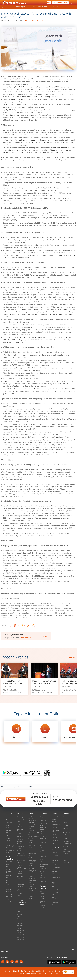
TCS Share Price (20, 915)
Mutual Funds (10, 820)
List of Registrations (21, 890)
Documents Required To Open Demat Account (32, 871)
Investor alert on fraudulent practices (21, 860)
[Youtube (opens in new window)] (21, 961)
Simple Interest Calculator (43, 818)
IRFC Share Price (9, 881)
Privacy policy (21, 853)
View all (72, 657)
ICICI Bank (55, 855)
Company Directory (8, 900)
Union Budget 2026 (10, 847)
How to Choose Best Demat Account (32, 854)
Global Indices (56, 817)
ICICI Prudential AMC (55, 882)
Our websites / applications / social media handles (67, 844)
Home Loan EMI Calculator (43, 873)
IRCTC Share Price (9, 876)
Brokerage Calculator (43, 855)
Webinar (65, 820)
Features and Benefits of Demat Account (32, 862)
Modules (65, 825)
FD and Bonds (8, 826)
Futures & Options (8, 839)
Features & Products (20, 872)
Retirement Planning (20, 820)
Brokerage (20, 817)
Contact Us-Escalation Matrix (20, 848)
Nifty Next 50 (56, 835)
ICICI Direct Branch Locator (20, 878)
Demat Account (42, 897)
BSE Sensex (55, 827)
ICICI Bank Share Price (20, 933)
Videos (65, 822)
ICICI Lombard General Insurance (56, 869)
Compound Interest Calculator (43, 825)
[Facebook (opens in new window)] (2, 961)
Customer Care (20, 830)
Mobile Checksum (66, 857)
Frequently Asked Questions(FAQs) (21, 867)
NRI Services (20, 836)
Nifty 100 (54, 837)
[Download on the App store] (54, 962)
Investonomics (67, 828)
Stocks (7, 817)
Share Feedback (25, 638)
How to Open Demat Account (32, 896)
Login (49, 2)
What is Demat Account (30, 840)
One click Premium (19, 825)
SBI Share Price (8, 865)
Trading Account (42, 902)
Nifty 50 (54, 843)
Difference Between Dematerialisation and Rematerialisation (32, 832)
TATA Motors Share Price (21, 938)
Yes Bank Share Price (9, 890)
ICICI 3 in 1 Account (43, 892)
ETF (7, 833)
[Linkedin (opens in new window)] (16, 961)
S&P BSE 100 (56, 824)
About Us (20, 844)
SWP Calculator (43, 860)
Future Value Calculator (44, 837)
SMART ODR (21, 856)
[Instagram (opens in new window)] (7, 961)
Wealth (19, 834)
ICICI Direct (55, 889)
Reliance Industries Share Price (9, 871)
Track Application (66, 861)
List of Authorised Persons (66, 851)
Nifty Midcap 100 (55, 831)
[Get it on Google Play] (69, 962)
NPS (7, 836)
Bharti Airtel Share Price (20, 924)
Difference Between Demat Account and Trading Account (32, 887)
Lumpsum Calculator (43, 841)
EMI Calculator (43, 846)
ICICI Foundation (55, 859)
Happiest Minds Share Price (21, 909)
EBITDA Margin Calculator (43, 831)
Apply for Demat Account (60, 2)
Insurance (8, 830)
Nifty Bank (55, 840)
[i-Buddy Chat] (68, 972)
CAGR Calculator (43, 867)
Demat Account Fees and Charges (32, 878)
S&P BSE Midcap (54, 820)
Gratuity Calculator (43, 851)
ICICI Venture (55, 887)
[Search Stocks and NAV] (70, 2)
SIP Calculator (44, 864)
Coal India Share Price (20, 929)
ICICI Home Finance (55, 893)
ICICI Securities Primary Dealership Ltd (55, 900)
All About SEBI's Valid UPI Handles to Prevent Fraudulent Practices (32, 821)
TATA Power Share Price (20, 920)
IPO (7, 843)
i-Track (65, 838)
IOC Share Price (9, 886)
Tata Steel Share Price (9, 895)
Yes (43, 636)
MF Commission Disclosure (20, 884)
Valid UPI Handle (19, 894)
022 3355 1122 (39, 802)
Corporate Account (43, 906)
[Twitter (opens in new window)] (12, 961)
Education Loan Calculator (43, 879)
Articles (65, 817)
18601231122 (39, 796)
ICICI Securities (54, 864)
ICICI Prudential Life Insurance (56, 875)
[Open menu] (74, 2)
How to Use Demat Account (31, 847)
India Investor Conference (10, 851)
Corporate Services (20, 840)
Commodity (9, 822)
